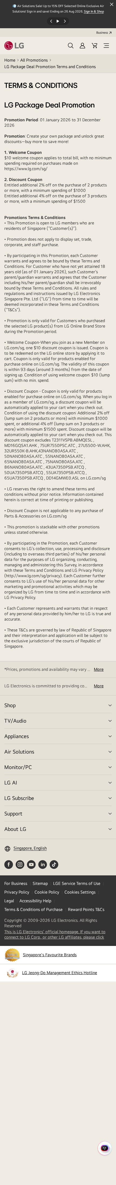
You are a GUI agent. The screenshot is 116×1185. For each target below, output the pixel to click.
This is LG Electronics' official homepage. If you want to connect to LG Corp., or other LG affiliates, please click (58, 934)
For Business (15, 883)
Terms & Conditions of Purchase (33, 909)
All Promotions (34, 60)
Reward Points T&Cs (86, 909)
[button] (70, 45)
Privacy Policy (16, 892)
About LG (15, 829)
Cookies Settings (79, 892)
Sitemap (40, 883)
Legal (9, 900)
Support (13, 813)
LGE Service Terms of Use (76, 883)
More (99, 669)
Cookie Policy (47, 892)
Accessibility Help (35, 900)
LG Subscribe (19, 798)
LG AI (10, 782)
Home (9, 60)
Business (102, 32)
